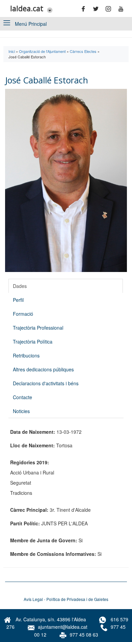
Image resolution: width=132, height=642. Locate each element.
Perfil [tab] (18, 299)
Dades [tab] (20, 286)
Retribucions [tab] (26, 355)
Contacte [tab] (22, 397)
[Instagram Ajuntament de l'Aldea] (110, 9)
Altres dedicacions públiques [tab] (43, 369)
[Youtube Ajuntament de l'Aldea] (123, 9)
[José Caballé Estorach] (66, 180)
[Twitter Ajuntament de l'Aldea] (98, 9)
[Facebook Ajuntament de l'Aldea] (85, 9)
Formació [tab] (23, 313)
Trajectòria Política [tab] (32, 341)
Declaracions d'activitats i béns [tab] (46, 383)
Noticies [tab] (21, 411)
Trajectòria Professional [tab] (38, 327)
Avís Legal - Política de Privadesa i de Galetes (66, 599)
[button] (48, 10)
